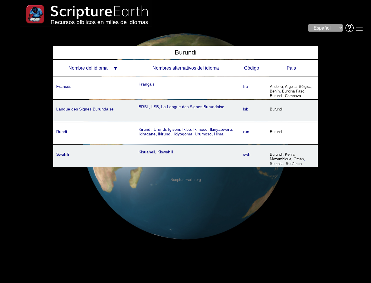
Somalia (276, 164)
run (246, 131)
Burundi (276, 96)
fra (245, 86)
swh (246, 154)
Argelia (291, 86)
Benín (275, 91)
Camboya (293, 96)
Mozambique (280, 159)
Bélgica (305, 86)
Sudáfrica (294, 164)
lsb (245, 109)
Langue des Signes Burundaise (85, 109)
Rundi (61, 131)
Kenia (289, 154)
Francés (63, 86)
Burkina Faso (293, 91)
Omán (299, 159)
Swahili (62, 154)
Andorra (276, 86)
